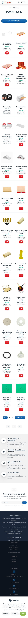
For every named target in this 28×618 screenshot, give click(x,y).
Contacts (14, 561)
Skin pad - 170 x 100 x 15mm (7, 75)
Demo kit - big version (7, 107)
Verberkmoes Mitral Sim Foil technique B (7, 399)
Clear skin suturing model (21, 167)
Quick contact (14, 594)
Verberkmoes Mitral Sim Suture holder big (21, 332)
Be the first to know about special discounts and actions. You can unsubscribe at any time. (14, 497)
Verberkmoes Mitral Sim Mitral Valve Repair (7, 366)
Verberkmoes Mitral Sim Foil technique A (21, 399)
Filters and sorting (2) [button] (13, 21)
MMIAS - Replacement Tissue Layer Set (21, 76)
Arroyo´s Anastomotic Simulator (7, 299)
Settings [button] (5, 613)
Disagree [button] (14, 613)
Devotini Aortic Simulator (21, 298)
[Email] (14, 585)
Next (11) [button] (19, 417)
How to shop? (14, 550)
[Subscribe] (24, 502)
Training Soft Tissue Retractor (7, 43)
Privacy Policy (14, 542)
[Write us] (14, 591)
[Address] (14, 571)
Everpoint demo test (21, 107)
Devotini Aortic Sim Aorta (21, 264)
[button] (7, 52)
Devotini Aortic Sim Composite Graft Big (7, 265)
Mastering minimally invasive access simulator (7, 136)
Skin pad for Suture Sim (7, 199)
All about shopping (14, 538)
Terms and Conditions (14, 540)
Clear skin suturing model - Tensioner (7, 167)
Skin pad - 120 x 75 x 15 (21, 43)
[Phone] (14, 580)
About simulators (14, 516)
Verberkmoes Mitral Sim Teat (21, 365)
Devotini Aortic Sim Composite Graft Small (21, 232)
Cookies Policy (14, 545)
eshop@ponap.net (14, 588)
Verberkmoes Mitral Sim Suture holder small (7, 332)
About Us (14, 559)
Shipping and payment (14, 552)
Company (14, 556)
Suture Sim (21, 198)
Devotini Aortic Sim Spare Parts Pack (7, 231)
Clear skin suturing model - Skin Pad (21, 135)
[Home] (6, 2)
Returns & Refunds (14, 547)
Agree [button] (23, 613)
